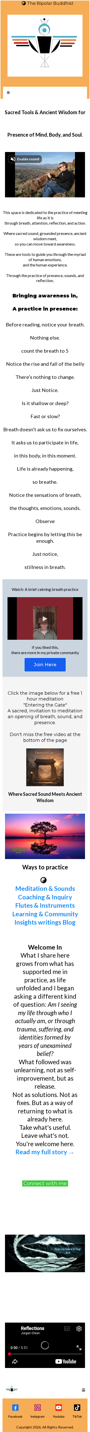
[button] (8, 93)
